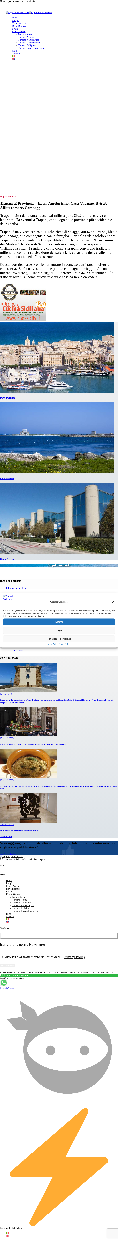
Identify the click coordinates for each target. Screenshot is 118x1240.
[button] (113, 601)
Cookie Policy (52, 644)
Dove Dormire (19, 26)
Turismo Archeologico (29, 42)
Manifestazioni (25, 34)
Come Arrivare (19, 23)
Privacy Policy (64, 644)
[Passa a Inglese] (13, 59)
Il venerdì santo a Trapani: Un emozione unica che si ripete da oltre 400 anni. (33, 744)
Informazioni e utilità (16, 588)
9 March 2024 (7, 824)
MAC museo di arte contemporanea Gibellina (19, 830)
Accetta (59, 622)
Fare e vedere (7, 478)
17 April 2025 (7, 738)
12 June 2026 (6, 694)
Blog (14, 51)
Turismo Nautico (26, 37)
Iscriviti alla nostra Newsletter (22, 944)
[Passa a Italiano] (7, 1233)
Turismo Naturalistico (28, 39)
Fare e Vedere (18, 31)
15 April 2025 (7, 780)
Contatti (16, 53)
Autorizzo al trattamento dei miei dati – (44, 957)
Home (15, 17)
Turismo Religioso (27, 45)
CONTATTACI (8, 853)
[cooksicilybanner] (23, 320)
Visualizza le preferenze (59, 638)
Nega (59, 630)
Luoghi (15, 20)
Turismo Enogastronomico (31, 48)
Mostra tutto (6, 836)
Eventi (15, 28)
